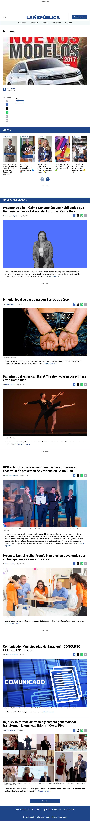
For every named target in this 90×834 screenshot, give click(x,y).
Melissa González (10, 384)
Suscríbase (69, 809)
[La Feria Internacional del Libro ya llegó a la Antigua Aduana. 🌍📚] (27, 149)
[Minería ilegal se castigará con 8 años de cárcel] (45, 332)
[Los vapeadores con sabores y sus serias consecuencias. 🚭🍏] (62, 149)
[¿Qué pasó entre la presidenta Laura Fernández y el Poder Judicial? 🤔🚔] (79, 149)
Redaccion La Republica (11, 216)
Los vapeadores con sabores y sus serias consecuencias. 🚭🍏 (62, 167)
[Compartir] (7, 120)
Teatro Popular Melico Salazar (48, 442)
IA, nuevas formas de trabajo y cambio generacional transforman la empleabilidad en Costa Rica (39, 723)
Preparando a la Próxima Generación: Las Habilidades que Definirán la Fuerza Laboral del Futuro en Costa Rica (43, 209)
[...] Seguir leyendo (50, 276)
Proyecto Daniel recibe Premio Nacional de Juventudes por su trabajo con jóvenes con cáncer (44, 557)
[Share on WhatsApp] (7, 112)
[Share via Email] (7, 116)
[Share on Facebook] (7, 104)
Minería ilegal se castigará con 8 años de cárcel (36, 299)
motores (19, 102)
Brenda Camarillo (10, 730)
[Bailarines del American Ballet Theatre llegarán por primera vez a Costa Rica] (45, 412)
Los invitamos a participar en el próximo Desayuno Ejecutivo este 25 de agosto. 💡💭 (45, 168)
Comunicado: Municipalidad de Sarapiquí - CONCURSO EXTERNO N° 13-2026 (41, 648)
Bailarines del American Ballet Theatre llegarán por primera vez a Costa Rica (44, 378)
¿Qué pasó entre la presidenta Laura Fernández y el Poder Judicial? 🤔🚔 (78, 168)
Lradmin (12, 88)
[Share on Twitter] (7, 108)
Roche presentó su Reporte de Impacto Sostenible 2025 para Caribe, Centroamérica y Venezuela (10, 169)
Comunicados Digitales (11, 654)
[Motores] (45, 61)
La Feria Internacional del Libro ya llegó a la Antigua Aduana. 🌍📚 (27, 168)
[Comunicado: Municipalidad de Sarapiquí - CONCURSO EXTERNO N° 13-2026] (45, 683)
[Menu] (5, 17)
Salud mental (70, 621)
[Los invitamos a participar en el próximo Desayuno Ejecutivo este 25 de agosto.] (45, 149)
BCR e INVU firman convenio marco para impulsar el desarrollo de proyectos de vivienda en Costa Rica (39, 469)
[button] (79, 17)
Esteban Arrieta (9, 304)
